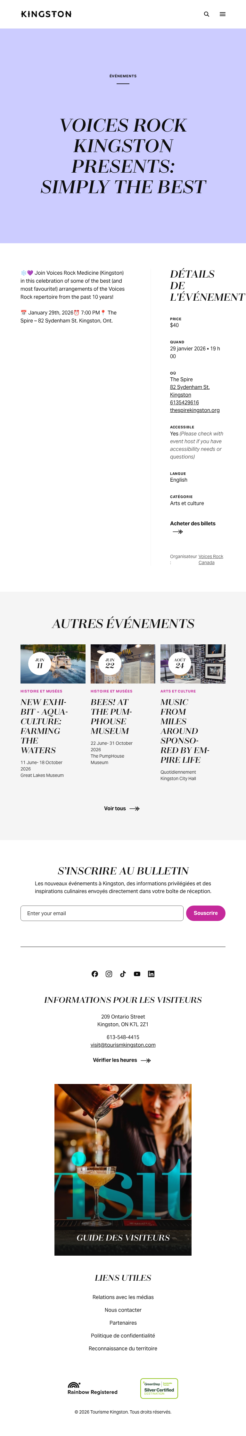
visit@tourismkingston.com (123, 1045)
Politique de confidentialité (123, 1335)
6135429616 (184, 402)
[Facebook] (95, 974)
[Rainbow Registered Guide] (92, 1388)
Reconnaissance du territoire (123, 1348)
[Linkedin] (151, 974)
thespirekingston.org (195, 410)
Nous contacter (123, 1310)
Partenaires (123, 1323)
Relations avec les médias (123, 1297)
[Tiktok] (123, 974)
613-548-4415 (123, 1037)
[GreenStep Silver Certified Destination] (159, 1388)
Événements (123, 76)
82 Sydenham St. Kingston (190, 391)
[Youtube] (137, 974)
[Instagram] (109, 974)
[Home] (46, 14)
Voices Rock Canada (211, 560)
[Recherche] (207, 14)
